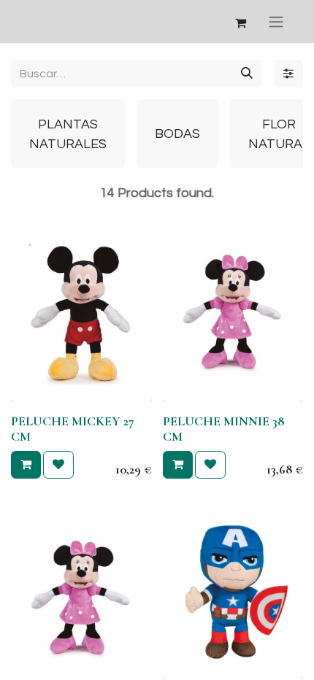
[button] (26, 465)
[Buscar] (246, 74)
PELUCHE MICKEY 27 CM (72, 429)
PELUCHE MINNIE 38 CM (223, 429)
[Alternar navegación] (276, 21)
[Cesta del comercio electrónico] (240, 21)
